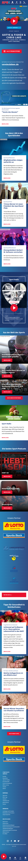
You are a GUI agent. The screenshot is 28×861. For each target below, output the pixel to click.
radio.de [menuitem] (4, 799)
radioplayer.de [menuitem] (6, 800)
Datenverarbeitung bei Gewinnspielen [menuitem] (11, 826)
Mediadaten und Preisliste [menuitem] (8, 813)
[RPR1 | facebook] (11, 841)
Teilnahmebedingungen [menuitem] (8, 828)
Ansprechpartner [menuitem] (6, 814)
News (20, 3)
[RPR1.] (6, 2)
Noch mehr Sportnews (14, 398)
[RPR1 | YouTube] (15, 841)
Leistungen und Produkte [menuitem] (8, 811)
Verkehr (12, 3)
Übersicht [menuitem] (5, 795)
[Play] (4, 857)
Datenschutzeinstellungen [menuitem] (8, 825)
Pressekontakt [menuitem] (6, 781)
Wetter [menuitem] (4, 788)
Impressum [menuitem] (5, 821)
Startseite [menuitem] (6, 772)
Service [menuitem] (5, 774)
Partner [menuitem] (4, 804)
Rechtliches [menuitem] (6, 819)
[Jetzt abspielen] (14, 308)
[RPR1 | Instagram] (8, 841)
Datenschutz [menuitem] (5, 823)
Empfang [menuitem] (5, 793)
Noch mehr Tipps (14, 733)
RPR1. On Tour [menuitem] (6, 785)
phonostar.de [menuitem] (6, 802)
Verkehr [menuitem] (4, 786)
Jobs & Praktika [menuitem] (6, 780)
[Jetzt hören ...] (14, 21)
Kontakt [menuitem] (4, 776)
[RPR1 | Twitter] (18, 841)
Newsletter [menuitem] (5, 778)
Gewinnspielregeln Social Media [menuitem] (10, 830)
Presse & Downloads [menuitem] (7, 783)
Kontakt (24, 3)
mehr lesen (5, 124)
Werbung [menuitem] (5, 808)
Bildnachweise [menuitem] (6, 832)
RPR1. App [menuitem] (5, 797)
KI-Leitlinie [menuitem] (5, 833)
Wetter (16, 3)
